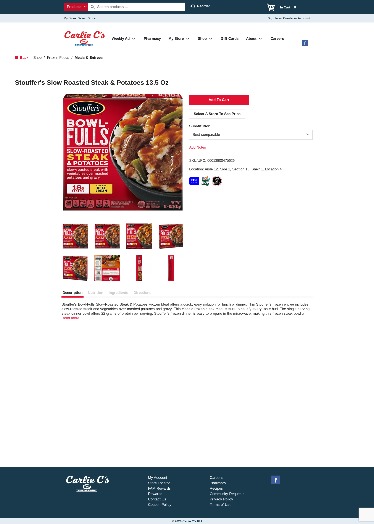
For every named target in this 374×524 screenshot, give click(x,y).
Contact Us (157, 499)
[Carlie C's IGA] (84, 38)
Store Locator (159, 483)
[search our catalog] (92, 7)
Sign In (273, 18)
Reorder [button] (203, 6)
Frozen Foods (58, 58)
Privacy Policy (221, 499)
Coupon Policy (159, 505)
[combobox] (76, 7)
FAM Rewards (159, 488)
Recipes (216, 488)
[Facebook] (305, 45)
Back (23, 58)
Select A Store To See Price (217, 114)
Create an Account (296, 18)
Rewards (155, 494)
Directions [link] (142, 293)
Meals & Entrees (89, 58)
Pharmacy (218, 483)
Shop (37, 58)
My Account (157, 478)
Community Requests (227, 494)
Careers (216, 478)
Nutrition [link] (95, 293)
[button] (75, 236)
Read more (70, 318)
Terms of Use (220, 505)
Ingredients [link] (118, 293)
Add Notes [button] (197, 147)
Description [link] (72, 293)
